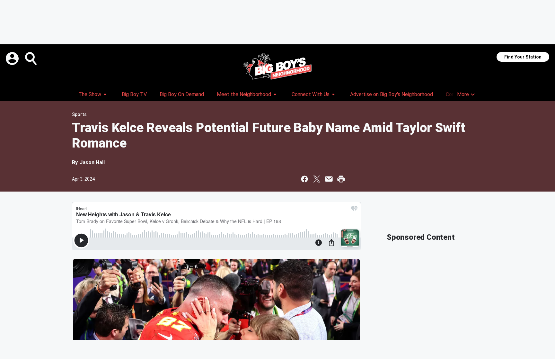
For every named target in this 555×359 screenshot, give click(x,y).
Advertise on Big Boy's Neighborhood (391, 94)
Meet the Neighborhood (244, 94)
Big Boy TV (134, 94)
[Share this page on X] (316, 179)
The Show (89, 94)
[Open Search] (31, 58)
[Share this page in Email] (328, 179)
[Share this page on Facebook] (304, 179)
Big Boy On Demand (182, 94)
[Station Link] (277, 66)
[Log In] (13, 58)
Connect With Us (311, 94)
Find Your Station (523, 56)
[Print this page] (341, 179)
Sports (79, 114)
